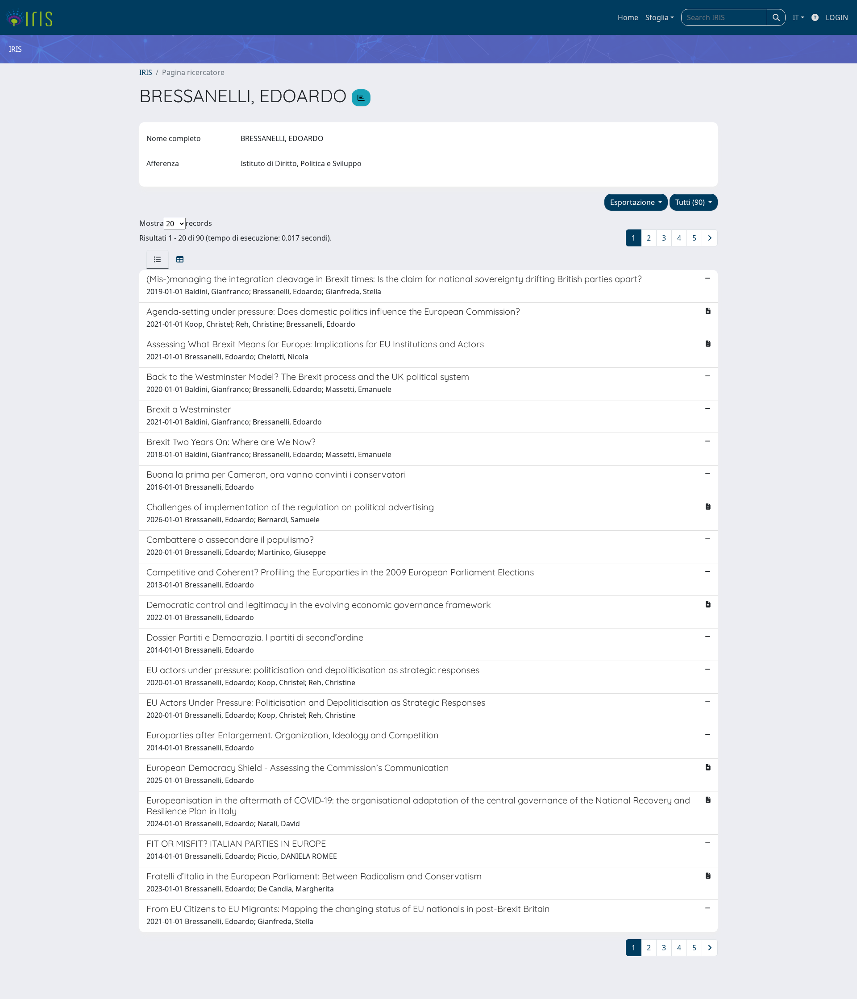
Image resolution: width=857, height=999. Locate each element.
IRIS (145, 72)
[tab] (157, 259)
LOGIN (837, 17)
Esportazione (633, 202)
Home (628, 17)
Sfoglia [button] (657, 17)
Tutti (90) (691, 202)
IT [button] (796, 17)
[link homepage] (32, 17)
